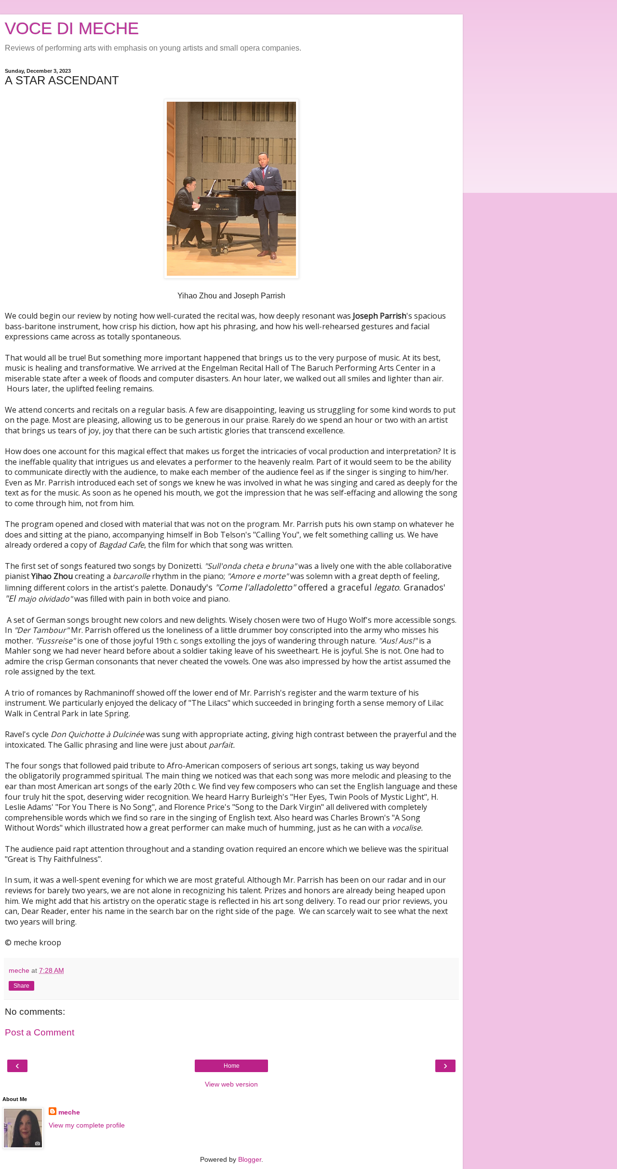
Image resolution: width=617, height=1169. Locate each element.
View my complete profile (87, 1125)
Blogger (249, 1159)
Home (232, 1065)
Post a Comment (39, 1032)
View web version (231, 1084)
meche (69, 1112)
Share (21, 985)
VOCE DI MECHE (72, 28)
